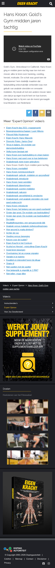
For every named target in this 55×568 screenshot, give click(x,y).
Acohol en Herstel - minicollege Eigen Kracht (26, 246)
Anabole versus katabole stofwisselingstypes (27, 226)
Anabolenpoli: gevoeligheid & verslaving (24, 195)
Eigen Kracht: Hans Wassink (19, 138)
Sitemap (18, 559)
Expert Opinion (18, 285)
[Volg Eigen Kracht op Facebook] (44, 563)
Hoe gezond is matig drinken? (20, 229)
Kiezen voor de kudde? (16, 239)
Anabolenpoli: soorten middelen (20, 189)
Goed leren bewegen (15, 250)
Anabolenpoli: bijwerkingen (18, 185)
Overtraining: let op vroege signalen (22, 253)
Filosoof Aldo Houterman (17, 134)
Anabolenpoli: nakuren (16, 192)
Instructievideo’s (11, 303)
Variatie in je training (15, 256)
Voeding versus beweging (18, 236)
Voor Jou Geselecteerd (13, 312)
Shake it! (10, 263)
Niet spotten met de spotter (18, 267)
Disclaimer (42, 559)
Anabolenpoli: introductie (17, 178)
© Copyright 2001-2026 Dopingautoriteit (22, 555)
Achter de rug (12, 233)
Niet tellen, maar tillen (16, 273)
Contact (29, 559)
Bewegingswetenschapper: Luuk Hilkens (25, 131)
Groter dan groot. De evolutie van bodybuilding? (28, 212)
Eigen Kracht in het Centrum (19, 243)
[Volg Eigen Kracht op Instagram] (49, 563)
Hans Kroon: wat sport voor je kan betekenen (27, 158)
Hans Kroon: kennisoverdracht (20, 172)
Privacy (7, 563)
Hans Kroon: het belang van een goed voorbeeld (28, 209)
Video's (6, 285)
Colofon (7, 559)
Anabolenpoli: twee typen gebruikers (22, 161)
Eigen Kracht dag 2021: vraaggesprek (23, 128)
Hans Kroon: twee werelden (19, 182)
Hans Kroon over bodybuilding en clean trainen (27, 155)
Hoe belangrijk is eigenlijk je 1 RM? (22, 270)
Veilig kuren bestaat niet (17, 151)
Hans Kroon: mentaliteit (17, 168)
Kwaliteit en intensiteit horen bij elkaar (23, 260)
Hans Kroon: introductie (17, 206)
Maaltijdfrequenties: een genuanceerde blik (25, 223)
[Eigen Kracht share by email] (42, 113)
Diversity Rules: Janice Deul (19, 141)
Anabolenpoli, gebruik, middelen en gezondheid (27, 175)
